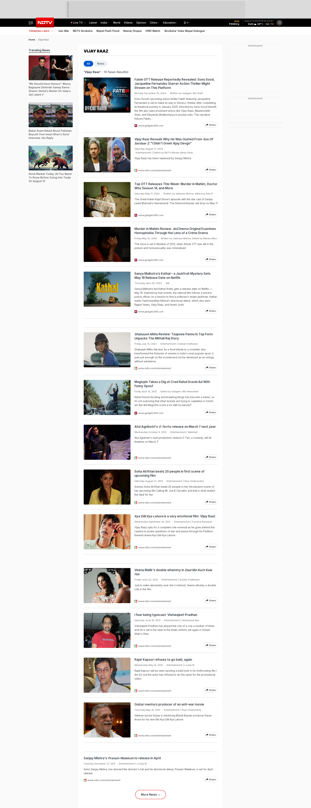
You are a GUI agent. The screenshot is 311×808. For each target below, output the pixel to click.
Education (169, 22)
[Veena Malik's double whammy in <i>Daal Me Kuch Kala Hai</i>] (107, 585)
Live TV (78, 22)
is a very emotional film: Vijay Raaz (174, 516)
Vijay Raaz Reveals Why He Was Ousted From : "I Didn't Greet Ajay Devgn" (173, 141)
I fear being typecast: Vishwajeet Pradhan (165, 615)
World (116, 22)
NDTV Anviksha (83, 30)
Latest (93, 22)
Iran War (63, 30)
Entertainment (143, 152)
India (104, 22)
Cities (153, 22)
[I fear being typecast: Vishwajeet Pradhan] (107, 630)
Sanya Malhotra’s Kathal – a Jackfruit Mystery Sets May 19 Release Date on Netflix (172, 276)
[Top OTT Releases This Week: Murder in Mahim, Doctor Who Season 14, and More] (107, 199)
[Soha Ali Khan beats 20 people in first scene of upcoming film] (107, 487)
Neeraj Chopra (132, 30)
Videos (128, 22)
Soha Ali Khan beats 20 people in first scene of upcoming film (169, 473)
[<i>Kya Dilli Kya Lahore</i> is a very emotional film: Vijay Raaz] (107, 531)
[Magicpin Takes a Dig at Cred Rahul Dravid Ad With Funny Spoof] (107, 397)
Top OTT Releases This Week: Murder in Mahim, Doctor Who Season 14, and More (175, 186)
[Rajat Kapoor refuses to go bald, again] (107, 675)
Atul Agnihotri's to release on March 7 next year (175, 426)
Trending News (39, 50)
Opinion (141, 22)
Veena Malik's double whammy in (173, 572)
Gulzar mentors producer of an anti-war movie (169, 704)
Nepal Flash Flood (107, 30)
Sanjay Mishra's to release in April (122, 758)
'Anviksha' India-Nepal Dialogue (184, 30)
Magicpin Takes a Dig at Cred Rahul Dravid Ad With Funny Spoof (172, 384)
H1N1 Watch (153, 30)
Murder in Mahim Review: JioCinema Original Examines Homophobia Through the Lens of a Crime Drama (175, 231)
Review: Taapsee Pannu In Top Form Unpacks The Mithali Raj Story (173, 336)
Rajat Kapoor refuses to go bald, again (163, 659)
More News (149, 794)
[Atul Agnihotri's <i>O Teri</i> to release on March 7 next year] (107, 442)
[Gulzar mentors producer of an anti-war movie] (107, 719)
